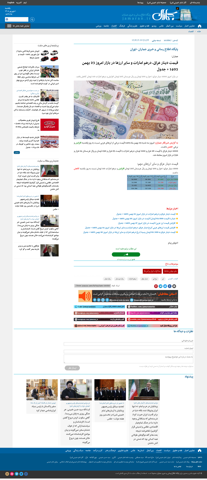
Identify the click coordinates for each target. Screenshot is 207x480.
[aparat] (12, 474)
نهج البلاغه (93, 457)
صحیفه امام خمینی (189, 457)
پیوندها (140, 2)
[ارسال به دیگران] (174, 286)
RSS (199, 466)
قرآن (86, 457)
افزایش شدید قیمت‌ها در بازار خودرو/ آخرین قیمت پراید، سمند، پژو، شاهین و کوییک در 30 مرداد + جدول (27, 142)
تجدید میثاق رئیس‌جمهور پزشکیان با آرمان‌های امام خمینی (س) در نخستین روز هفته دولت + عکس (36, 204)
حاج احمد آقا (149, 457)
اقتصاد (191, 31)
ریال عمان (108, 278)
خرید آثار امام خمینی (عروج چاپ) (146, 461)
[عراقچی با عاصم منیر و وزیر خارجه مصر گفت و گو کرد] (49, 250)
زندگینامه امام (176, 457)
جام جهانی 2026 (170, 271)
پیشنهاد (189, 376)
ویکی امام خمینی (52, 461)
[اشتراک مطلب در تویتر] (165, 286)
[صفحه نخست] (199, 26)
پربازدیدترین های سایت (48, 46)
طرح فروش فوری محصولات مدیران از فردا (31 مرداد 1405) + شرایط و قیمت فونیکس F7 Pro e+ (26, 125)
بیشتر (17, 152)
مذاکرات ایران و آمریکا (152, 271)
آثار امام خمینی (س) (178, 2)
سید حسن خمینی (104, 457)
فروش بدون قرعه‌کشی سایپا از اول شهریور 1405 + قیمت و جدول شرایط (27, 54)
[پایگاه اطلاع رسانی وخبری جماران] (149, 15)
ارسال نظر (72, 368)
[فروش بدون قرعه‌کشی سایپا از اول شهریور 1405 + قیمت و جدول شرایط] (49, 55)
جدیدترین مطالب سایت (48, 161)
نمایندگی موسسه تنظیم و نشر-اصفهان (100, 461)
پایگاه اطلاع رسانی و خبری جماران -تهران (154, 49)
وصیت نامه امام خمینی (125, 457)
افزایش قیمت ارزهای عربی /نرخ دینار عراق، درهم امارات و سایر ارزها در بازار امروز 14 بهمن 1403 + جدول (130, 228)
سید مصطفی (139, 457)
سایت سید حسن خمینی (166, 461)
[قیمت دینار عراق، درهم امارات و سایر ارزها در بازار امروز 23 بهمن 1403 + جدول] (126, 110)
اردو (25, 2)
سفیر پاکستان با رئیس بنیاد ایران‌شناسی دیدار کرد (44, 408)
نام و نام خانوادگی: (187, 340)
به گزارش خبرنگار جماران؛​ (166, 143)
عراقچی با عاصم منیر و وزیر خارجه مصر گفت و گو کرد (28, 247)
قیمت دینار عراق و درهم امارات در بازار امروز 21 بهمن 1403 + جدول (146, 214)
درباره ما (189, 466)
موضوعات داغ (171, 264)
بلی (125, 254)
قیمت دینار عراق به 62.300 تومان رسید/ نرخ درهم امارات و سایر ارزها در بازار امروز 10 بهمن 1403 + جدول (129, 232)
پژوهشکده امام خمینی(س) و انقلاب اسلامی (73, 461)
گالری (114, 457)
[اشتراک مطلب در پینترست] (156, 286)
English (10, 2)
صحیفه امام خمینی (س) (156, 2)
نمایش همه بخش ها (21, 26)
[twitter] (21, 474)
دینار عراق (145, 278)
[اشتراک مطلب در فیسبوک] (169, 286)
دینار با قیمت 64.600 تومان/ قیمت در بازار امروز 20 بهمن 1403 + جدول (144, 219)
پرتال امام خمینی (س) (182, 461)
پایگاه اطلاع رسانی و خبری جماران (167, 473)
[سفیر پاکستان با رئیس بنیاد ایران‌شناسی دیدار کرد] (42, 389)
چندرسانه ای (195, 2)
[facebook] (26, 474)
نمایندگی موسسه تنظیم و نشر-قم (124, 461)
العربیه (19, 2)
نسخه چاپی (156, 40)
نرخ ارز (155, 278)
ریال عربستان (120, 278)
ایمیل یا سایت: (188, 348)
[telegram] (16, 474)
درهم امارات (133, 278)
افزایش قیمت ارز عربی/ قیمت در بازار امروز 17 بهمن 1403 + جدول (147, 223)
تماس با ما (177, 466)
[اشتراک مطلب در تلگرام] (160, 286)
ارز (163, 278)
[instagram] (7, 474)
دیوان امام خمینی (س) (163, 457)
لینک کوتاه (115, 285)
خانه (199, 31)
